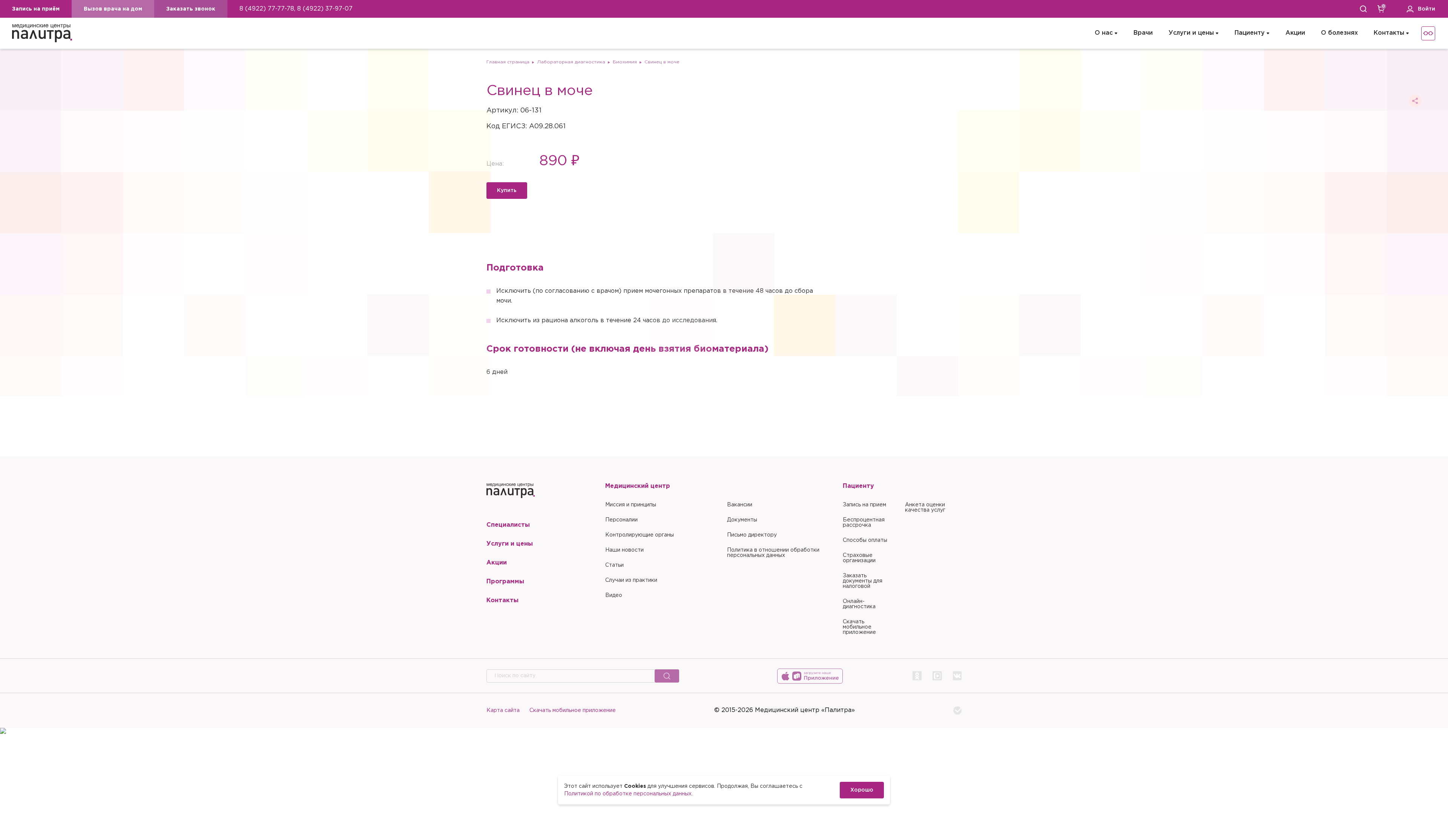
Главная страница (507, 62)
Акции (1295, 33)
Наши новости (624, 550)
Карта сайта (503, 710)
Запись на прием (864, 505)
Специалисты (508, 525)
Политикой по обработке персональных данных (628, 794)
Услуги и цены (1191, 33)
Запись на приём (36, 9)
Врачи (1143, 33)
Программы (505, 581)
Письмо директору (752, 535)
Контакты (1389, 33)
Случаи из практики (631, 580)
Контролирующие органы (639, 535)
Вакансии (739, 505)
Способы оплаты (865, 540)
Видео (613, 595)
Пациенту (1250, 33)
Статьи (614, 565)
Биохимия (625, 62)
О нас (1104, 33)
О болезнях (1339, 33)
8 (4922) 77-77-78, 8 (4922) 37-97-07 (296, 9)
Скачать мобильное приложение (859, 627)
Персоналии (621, 520)
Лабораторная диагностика (571, 62)
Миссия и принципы (630, 505)
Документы (742, 520)
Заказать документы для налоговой (862, 581)
